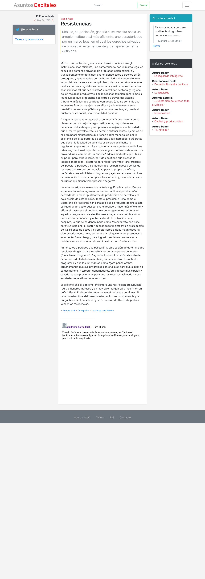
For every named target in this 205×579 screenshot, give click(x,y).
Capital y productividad (168, 121)
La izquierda (161, 92)
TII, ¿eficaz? (161, 129)
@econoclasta (29, 29)
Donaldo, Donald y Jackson (171, 84)
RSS (112, 417)
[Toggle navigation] (186, 5)
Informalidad (162, 113)
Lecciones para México (103, 310)
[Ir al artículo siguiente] (52, 20)
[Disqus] (102, 361)
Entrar (156, 46)
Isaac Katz (67, 18)
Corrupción (83, 310)
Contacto (125, 417)
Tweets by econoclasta (29, 39)
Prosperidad (69, 310)
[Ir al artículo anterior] (35, 20)
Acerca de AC (82, 417)
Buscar (144, 5)
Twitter (100, 417)
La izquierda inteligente (168, 75)
